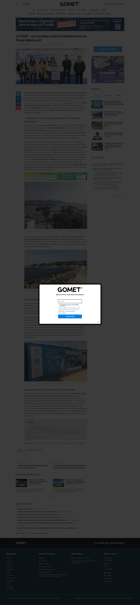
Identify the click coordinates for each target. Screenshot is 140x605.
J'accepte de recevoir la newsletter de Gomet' (69, 305)
